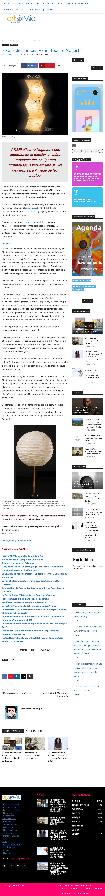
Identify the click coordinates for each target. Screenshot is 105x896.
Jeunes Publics (81, 3)
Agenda (49, 10)
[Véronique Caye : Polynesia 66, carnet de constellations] (77, 512)
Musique (7, 10)
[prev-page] (3, 766)
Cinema (59, 3)
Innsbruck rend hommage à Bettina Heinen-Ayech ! (32, 755)
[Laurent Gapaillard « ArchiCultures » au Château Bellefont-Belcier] (77, 496)
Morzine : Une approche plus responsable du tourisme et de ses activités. (92, 375)
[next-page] (8, 766)
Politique (17, 3)
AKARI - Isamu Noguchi (18, 660)
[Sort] (74, 145)
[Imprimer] (30, 676)
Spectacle (20, 10)
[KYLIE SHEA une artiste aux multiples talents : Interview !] (77, 451)
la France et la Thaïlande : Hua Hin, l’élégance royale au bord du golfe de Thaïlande (87, 329)
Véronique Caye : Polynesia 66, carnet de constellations (93, 512)
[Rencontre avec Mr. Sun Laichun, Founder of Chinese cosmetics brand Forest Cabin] (77, 422)
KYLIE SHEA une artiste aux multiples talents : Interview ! (93, 451)
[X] (24, 865)
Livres (68, 3)
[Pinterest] (11, 676)
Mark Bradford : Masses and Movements (55, 694)
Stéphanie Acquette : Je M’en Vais (17, 693)
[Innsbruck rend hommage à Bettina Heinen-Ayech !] (35, 743)
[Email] (23, 676)
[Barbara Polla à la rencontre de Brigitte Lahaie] (77, 438)
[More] (59, 65)
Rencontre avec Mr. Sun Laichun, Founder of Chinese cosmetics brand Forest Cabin (94, 423)
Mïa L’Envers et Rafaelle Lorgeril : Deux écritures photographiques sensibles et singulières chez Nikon (92, 530)
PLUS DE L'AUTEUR (34, 731)
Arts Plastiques (44, 3)
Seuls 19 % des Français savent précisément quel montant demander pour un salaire (59, 869)
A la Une (29, 3)
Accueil (7, 3)
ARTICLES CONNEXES (13, 731)
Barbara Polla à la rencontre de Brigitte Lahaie (93, 438)
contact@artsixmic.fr (21, 858)
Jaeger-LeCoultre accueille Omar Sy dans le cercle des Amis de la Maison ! (86, 410)
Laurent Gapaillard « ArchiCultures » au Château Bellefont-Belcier (93, 497)
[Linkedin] (17, 676)
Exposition (14, 45)
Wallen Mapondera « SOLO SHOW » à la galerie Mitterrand (86, 484)
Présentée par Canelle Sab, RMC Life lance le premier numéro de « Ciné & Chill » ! (94, 356)
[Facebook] (4, 676)
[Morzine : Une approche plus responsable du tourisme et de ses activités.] (77, 372)
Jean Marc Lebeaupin (13, 55)
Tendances (33, 10)
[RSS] (18, 865)
